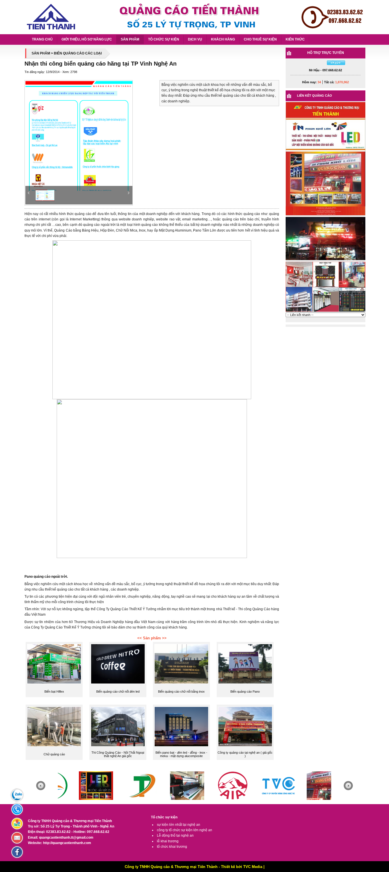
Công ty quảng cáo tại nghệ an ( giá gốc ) (245, 754)
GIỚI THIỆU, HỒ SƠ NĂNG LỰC (87, 39)
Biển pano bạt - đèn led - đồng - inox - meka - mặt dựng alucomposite (181, 754)
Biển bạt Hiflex (54, 691)
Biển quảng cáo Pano (245, 691)
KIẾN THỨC (295, 39)
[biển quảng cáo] (325, 311)
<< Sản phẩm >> (152, 638)
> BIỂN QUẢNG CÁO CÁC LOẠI (76, 53)
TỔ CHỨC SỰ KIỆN (163, 39)
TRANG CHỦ (42, 39)
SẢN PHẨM (130, 39)
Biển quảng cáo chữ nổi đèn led (118, 691)
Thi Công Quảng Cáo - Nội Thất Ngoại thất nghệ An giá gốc (117, 754)
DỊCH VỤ (195, 39)
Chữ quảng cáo (54, 754)
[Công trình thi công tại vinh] (325, 215)
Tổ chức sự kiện (164, 817)
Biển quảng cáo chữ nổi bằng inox (181, 691)
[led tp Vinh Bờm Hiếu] (325, 260)
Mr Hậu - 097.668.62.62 (325, 70)
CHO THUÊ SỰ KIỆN (260, 39)
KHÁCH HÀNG (223, 39)
